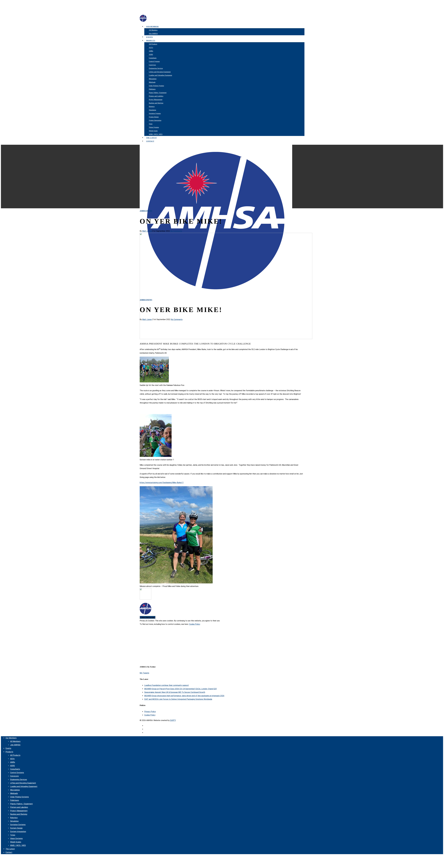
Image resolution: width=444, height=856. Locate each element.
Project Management (155, 99)
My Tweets (144, 673)
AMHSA (143, 211)
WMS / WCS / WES (155, 134)
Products (150, 40)
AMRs (151, 51)
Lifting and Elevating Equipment (160, 72)
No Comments (176, 231)
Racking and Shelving (156, 103)
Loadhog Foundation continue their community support (166, 685)
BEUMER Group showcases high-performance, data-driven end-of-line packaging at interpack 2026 (184, 696)
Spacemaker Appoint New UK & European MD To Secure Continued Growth (174, 692)
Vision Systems (154, 127)
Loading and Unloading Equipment (160, 75)
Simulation (152, 110)
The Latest (10, 849)
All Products (153, 44)
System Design (154, 117)
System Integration (155, 120)
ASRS (151, 54)
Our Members (152, 26)
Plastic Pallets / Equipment (157, 93)
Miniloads (152, 82)
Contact (150, 141)
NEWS (149, 211)
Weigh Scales (153, 131)
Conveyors (152, 65)
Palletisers (152, 89)
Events (8, 748)
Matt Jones (147, 231)
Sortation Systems (155, 113)
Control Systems (154, 61)
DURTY (173, 720)
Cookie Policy (194, 624)
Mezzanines (152, 79)
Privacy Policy (150, 711)
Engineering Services (156, 68)
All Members (153, 30)
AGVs (151, 47)
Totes (150, 124)
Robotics (152, 106)
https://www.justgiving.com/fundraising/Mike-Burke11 (162, 482)
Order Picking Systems (156, 86)
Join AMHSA (153, 33)
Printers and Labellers (156, 96)
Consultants (152, 58)
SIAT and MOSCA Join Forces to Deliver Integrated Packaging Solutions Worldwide (178, 699)
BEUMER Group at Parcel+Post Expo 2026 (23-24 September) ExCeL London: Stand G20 (180, 689)
